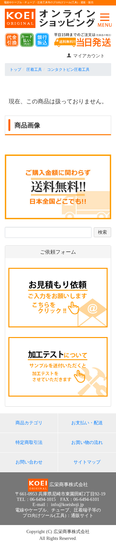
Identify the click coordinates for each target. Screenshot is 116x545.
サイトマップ (87, 462)
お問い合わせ (29, 462)
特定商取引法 (29, 442)
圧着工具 (34, 69)
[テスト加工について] (58, 366)
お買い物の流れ (87, 442)
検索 (102, 232)
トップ (15, 69)
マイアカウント (89, 55)
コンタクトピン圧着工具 (68, 69)
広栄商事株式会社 (71, 531)
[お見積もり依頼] (58, 297)
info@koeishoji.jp (67, 504)
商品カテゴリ (29, 422)
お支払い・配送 (87, 422)
